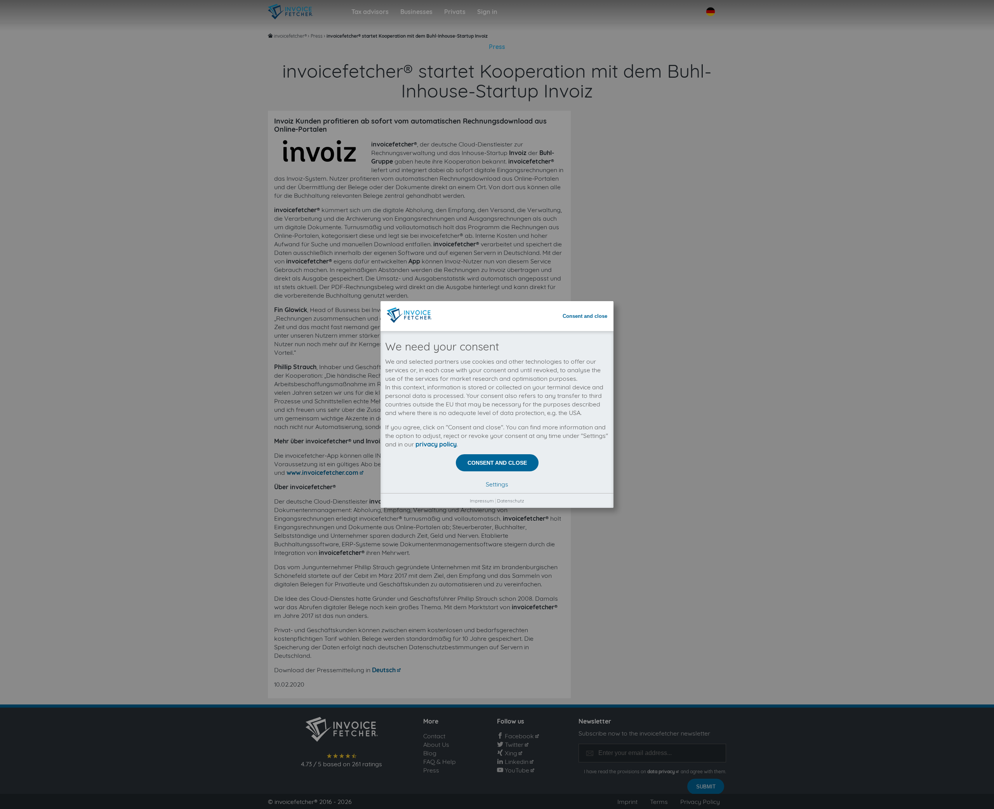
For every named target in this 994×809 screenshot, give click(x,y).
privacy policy (436, 444)
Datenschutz (510, 501)
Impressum (482, 501)
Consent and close (585, 316)
